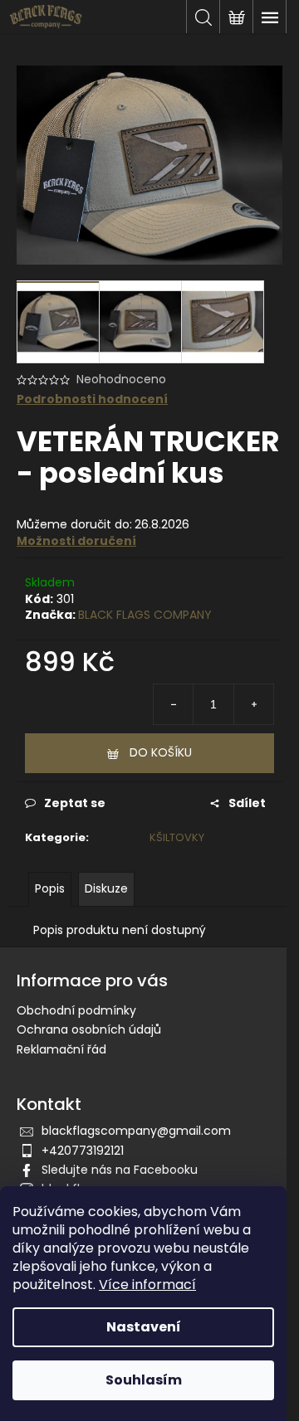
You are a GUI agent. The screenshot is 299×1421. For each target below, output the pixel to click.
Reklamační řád (61, 1049)
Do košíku (161, 752)
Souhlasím (143, 1379)
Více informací (147, 1284)
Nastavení (143, 1326)
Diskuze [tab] (106, 888)
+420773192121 (83, 1150)
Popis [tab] (50, 888)
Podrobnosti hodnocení (92, 399)
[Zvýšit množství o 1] (253, 704)
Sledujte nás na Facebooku (120, 1169)
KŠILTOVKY (177, 837)
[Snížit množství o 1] (174, 704)
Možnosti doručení (76, 541)
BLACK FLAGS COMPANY (145, 614)
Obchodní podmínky (76, 1010)
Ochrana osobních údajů (89, 1029)
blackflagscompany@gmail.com (136, 1130)
